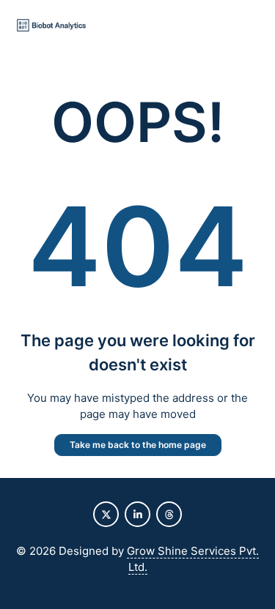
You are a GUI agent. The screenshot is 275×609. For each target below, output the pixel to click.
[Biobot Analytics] (51, 26)
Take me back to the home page (138, 444)
